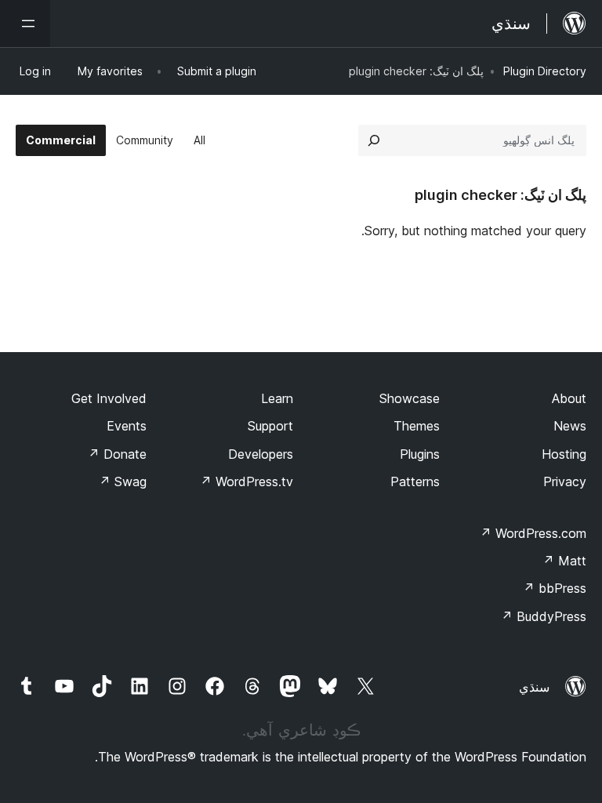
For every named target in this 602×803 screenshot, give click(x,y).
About (569, 398)
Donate (117, 454)
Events (127, 426)
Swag (123, 481)
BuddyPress (543, 616)
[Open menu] (25, 23)
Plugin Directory (544, 71)
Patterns (415, 481)
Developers (260, 454)
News (569, 426)
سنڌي (534, 687)
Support (270, 426)
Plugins (420, 454)
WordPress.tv (246, 481)
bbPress (554, 588)
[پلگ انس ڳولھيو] (374, 140)
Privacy (564, 481)
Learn (277, 398)
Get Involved (109, 398)
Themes (416, 426)
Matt (564, 561)
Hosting (564, 454)
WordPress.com (533, 533)
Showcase (409, 398)
